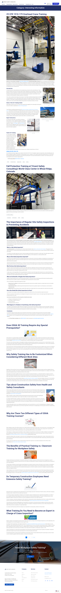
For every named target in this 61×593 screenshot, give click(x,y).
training (23, 217)
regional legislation (15, 393)
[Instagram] (50, 581)
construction (9, 217)
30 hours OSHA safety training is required (19, 441)
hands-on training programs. (22, 105)
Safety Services (15, 4)
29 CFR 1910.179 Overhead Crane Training (26, 14)
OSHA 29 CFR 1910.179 (12, 151)
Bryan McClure (21, 123)
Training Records (28, 4)
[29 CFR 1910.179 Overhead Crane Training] (30, 48)
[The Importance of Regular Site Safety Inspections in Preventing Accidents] (30, 232)
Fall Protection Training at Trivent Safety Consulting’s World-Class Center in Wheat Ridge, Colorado (29, 169)
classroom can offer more (29, 472)
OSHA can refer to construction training (18, 434)
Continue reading (10, 214)
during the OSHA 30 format (16, 340)
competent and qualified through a (36, 523)
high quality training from (31, 378)
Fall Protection (14, 217)
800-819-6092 (23, 318)
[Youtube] (52, 581)
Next (34, 537)
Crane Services (21, 4)
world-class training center (24, 81)
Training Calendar (9, 4)
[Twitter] (48, 581)
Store (32, 4)
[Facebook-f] (45, 581)
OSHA (19, 217)
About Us (3, 4)
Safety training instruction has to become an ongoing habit (39, 500)
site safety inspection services (39, 318)
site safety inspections (37, 241)
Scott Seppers (15, 123)
